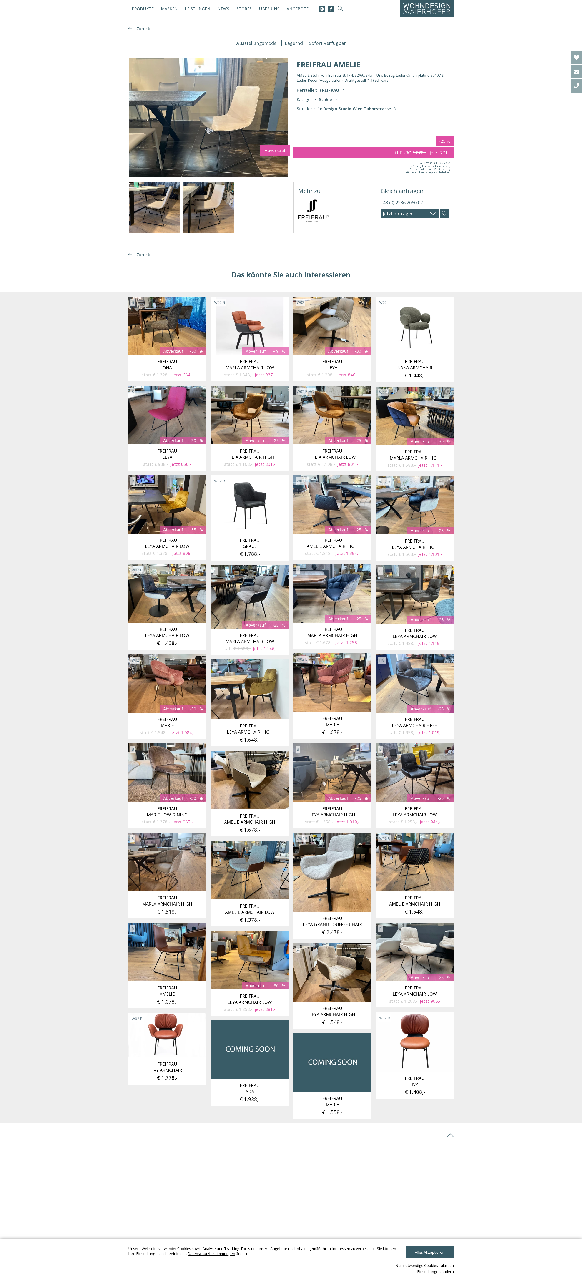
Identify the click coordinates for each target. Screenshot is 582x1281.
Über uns (269, 8)
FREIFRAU (329, 90)
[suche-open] (340, 9)
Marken (169, 8)
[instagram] (322, 9)
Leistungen (197, 8)
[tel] (576, 86)
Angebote (298, 8)
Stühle (325, 99)
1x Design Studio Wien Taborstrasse (354, 108)
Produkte (143, 8)
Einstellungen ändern (435, 1271)
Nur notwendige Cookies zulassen (424, 1265)
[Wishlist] (576, 57)
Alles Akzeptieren (429, 1252)
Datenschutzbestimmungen (211, 1253)
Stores (244, 8)
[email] (576, 71)
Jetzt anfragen (398, 214)
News (223, 8)
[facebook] (331, 9)
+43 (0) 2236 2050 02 (402, 202)
